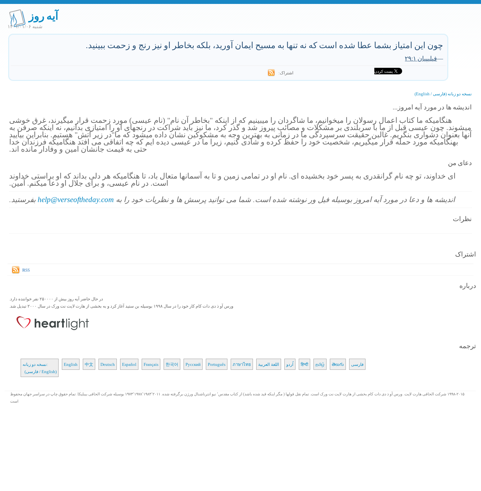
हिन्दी (304, 364)
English (71, 364)
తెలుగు (338, 364)
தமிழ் (320, 364)
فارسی (357, 364)
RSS (26, 270)
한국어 (172, 364)
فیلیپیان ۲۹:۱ (421, 58)
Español (129, 364)
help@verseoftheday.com (76, 199)
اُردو (290, 364)
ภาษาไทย (242, 364)
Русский (193, 364)
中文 (89, 364)
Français (151, 364)
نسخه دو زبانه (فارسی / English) (443, 94)
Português (216, 364)
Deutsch (107, 364)
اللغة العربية (268, 364)
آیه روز (44, 15)
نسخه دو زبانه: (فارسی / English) (40, 367)
